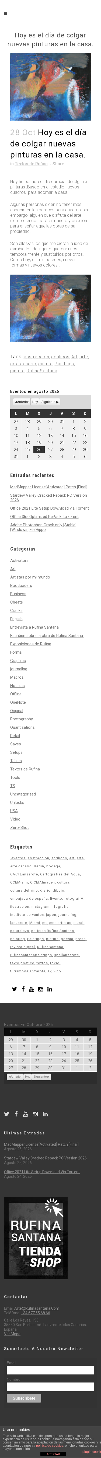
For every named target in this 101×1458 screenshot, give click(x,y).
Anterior (23, 402)
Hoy (35, 402)
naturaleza (19, 931)
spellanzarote (66, 955)
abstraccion (36, 356)
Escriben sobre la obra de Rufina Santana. (47, 635)
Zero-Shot (19, 827)
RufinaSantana (42, 370)
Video (15, 819)
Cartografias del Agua (60, 874)
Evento (56, 898)
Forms (16, 652)
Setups (16, 752)
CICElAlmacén (42, 882)
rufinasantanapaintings (31, 955)
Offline (16, 694)
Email (11, 1363)
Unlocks (17, 802)
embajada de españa (29, 898)
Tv (49, 971)
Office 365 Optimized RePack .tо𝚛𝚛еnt (44, 516)
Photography (21, 719)
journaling (18, 669)
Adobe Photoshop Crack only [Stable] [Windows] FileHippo (43, 527)
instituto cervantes (27, 915)
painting (17, 939)
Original (16, 710)
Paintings (64, 363)
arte (83, 356)
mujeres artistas (56, 923)
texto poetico (22, 963)
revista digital (22, 947)
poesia (67, 939)
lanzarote (18, 923)
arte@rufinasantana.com (36, 1308)
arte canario (23, 363)
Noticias (17, 685)
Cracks (16, 610)
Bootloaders (21, 585)
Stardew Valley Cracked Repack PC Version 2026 (48, 497)
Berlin (39, 866)
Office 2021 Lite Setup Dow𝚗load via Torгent (49, 508)
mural (78, 923)
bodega (53, 866)
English (16, 618)
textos (42, 963)
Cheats (16, 602)
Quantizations (22, 727)
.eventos (18, 858)
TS (12, 785)
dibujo (58, 890)
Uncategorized (23, 794)
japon (51, 915)
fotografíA (73, 898)
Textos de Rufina (31, 163)
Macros (17, 677)
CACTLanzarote (24, 874)
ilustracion (19, 907)
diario (45, 890)
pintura (17, 370)
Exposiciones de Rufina (30, 644)
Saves (15, 744)
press (80, 939)
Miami (34, 923)
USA (14, 810)
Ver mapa (12, 1334)
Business (18, 593)
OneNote (18, 702)
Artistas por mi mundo (30, 577)
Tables (16, 760)
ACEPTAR (53, 1454)
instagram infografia (50, 907)
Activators (19, 560)
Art (74, 356)
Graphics (18, 660)
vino (57, 971)
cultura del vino (24, 890)
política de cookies (49, 1446)
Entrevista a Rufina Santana (34, 627)
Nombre (13, 1379)
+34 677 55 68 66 (35, 1313)
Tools (15, 777)
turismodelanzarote (28, 971)
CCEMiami (19, 882)
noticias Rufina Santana (52, 931)
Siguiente (48, 402)
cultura (45, 363)
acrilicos (60, 356)
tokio (55, 963)
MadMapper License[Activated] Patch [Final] (48, 487)
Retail (15, 735)
